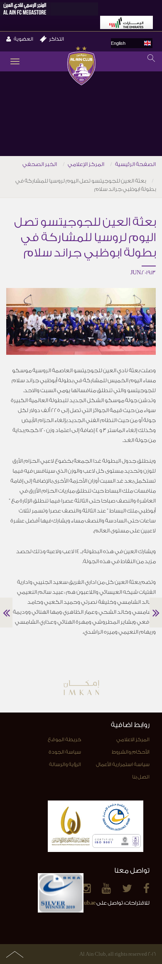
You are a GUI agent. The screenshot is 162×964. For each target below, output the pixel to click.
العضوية (23, 39)
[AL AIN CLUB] (81, 66)
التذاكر (56, 39)
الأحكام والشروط (131, 752)
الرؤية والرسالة (65, 764)
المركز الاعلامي (133, 739)
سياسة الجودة (65, 752)
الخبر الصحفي (39, 164)
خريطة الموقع (64, 739)
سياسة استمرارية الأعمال (123, 764)
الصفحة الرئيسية (135, 164)
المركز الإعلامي (86, 164)
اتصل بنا (141, 777)
